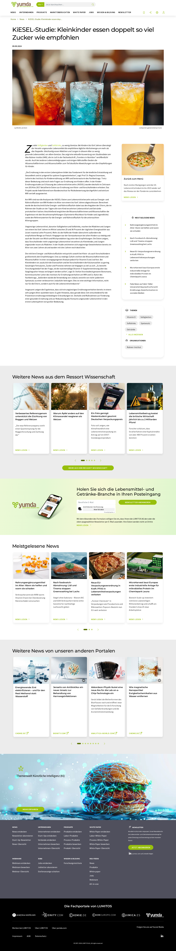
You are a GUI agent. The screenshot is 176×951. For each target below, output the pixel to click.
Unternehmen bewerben (49, 844)
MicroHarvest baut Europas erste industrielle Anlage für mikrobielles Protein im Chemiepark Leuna (145, 272)
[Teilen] (150, 12)
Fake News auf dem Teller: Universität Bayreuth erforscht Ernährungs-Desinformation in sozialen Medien (144, 288)
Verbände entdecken (47, 840)
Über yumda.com (59, 928)
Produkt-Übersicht (72, 848)
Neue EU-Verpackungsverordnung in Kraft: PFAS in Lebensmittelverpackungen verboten (145, 256)
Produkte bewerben (72, 844)
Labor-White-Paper (98, 835)
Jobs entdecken (45, 863)
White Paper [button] (79, 12)
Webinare (94, 879)
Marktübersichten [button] (60, 12)
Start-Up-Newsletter (21, 840)
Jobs (92, 875)
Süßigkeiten (42, 145)
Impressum (17, 936)
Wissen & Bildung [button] (106, 12)
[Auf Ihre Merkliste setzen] (144, 12)
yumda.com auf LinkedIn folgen (142, 854)
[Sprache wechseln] (157, 12)
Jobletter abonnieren (47, 867)
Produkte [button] (42, 12)
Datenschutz (40, 936)
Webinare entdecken (21, 863)
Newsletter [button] (124, 12)
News (92, 863)
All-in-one (94, 884)
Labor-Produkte (71, 835)
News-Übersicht (19, 844)
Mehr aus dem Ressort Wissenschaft (88, 468)
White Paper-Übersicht (100, 848)
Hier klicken (99, 509)
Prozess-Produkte (72, 840)
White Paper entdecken (100, 831)
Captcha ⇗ (109, 512)
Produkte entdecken (73, 831)
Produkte (94, 867)
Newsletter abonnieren (137, 502)
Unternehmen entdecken (49, 831)
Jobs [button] (91, 12)
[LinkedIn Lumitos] (162, 936)
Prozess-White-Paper (99, 840)
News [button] (13, 12)
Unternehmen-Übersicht (49, 848)
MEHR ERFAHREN (30, 809)
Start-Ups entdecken (47, 835)
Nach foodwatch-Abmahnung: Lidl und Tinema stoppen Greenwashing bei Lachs (144, 241)
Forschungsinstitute (73, 863)
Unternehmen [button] (26, 12)
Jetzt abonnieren (140, 847)
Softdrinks (56, 145)
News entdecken (19, 831)
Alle (39, 4)
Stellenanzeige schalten (49, 871)
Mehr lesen (83, 525)
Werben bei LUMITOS (21, 928)
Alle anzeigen (135, 334)
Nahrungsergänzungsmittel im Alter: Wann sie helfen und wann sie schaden (144, 228)
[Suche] (93, 4)
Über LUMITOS (41, 928)
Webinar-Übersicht (20, 871)
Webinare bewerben (21, 867)
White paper (95, 871)
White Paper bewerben (100, 844)
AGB (29, 936)
